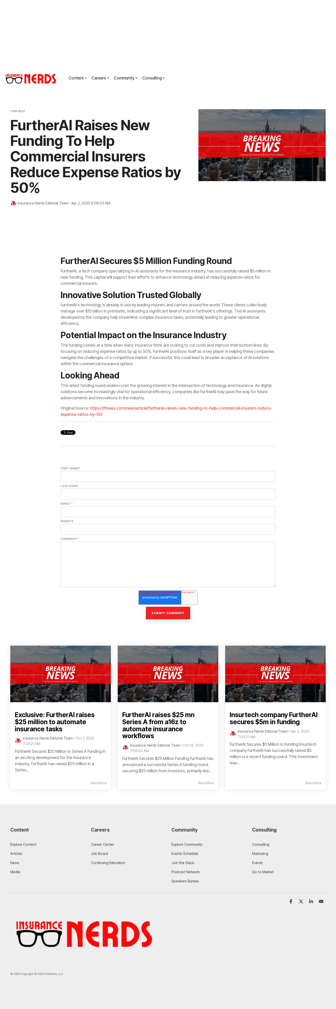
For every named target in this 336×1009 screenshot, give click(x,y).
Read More (98, 783)
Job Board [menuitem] (99, 853)
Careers (98, 78)
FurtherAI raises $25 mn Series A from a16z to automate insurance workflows (158, 725)
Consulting (152, 78)
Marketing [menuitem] (260, 853)
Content (76, 78)
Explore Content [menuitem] (23, 844)
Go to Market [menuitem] (263, 872)
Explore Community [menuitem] (187, 844)
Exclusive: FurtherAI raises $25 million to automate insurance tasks (55, 722)
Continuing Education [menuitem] (108, 862)
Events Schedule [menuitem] (184, 853)
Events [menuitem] (257, 862)
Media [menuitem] (15, 872)
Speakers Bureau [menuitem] (185, 881)
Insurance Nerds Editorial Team (43, 203)
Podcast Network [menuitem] (185, 872)
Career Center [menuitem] (102, 844)
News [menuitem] (14, 862)
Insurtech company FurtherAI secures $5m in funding (274, 718)
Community (124, 78)
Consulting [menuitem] (260, 844)
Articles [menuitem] (16, 853)
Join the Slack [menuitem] (182, 862)
